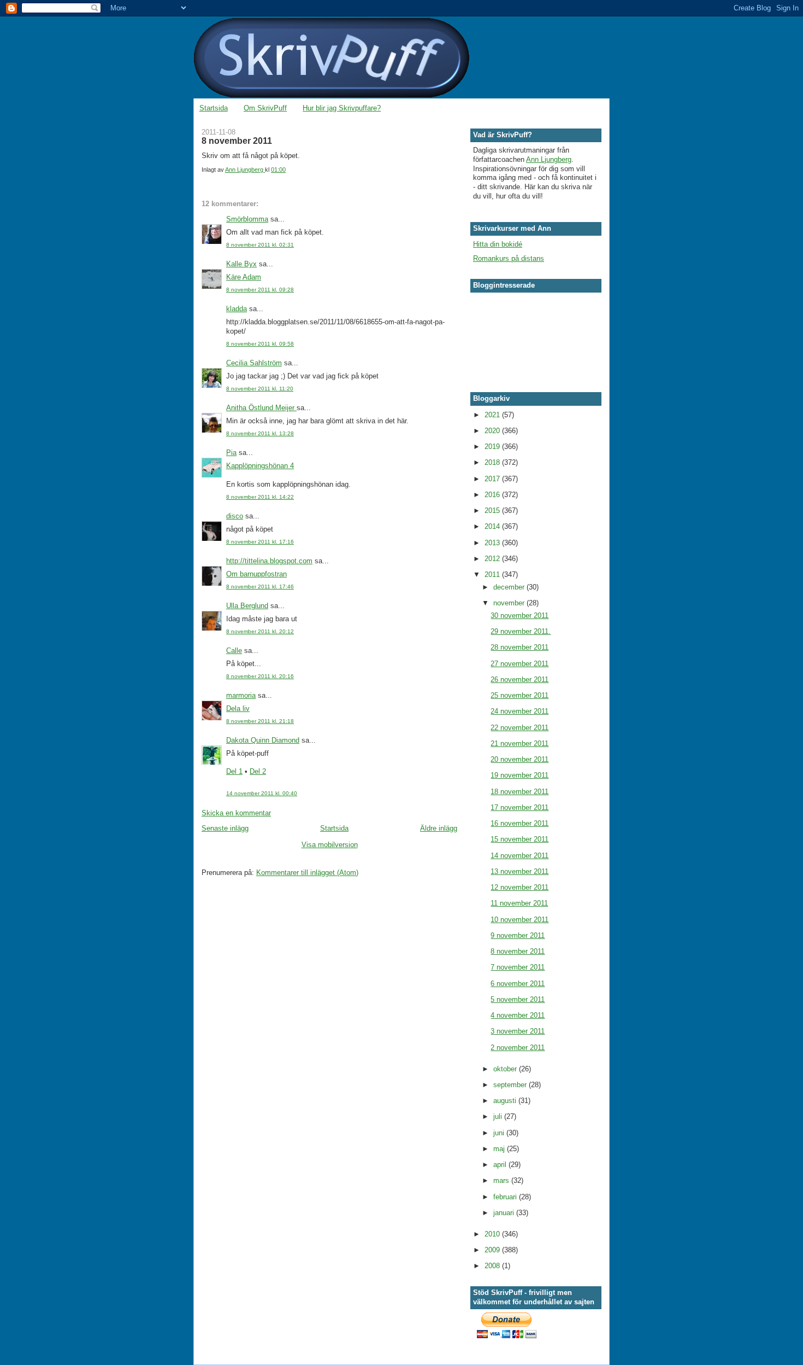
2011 (493, 574)
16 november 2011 (519, 823)
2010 (493, 1234)
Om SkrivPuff (265, 108)
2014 (493, 526)
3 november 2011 (518, 1031)
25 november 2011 (519, 695)
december (510, 587)
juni (499, 1133)
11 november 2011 (519, 903)
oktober (506, 1069)
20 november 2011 (519, 759)
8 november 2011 (518, 951)
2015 (493, 510)
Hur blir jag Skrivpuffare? (342, 108)
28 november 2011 (519, 647)
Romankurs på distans (508, 258)
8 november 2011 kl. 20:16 (260, 676)
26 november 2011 (519, 679)
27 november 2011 (519, 664)
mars (502, 1180)
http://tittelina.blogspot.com (269, 561)
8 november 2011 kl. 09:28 (260, 290)
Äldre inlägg (438, 828)
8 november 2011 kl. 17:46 (260, 587)
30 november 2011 (519, 615)
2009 (493, 1250)
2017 (493, 479)
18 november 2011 (519, 792)
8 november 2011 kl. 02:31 (260, 245)
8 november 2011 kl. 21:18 (260, 721)
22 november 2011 (519, 728)
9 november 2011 (518, 935)
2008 (493, 1266)
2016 (493, 495)
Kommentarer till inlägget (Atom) (307, 872)
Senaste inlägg (225, 828)
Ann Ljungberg (548, 159)
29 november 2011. (521, 631)
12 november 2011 (519, 887)
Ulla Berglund (247, 606)
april (501, 1164)
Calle (234, 650)
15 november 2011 (519, 839)
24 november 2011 (519, 711)
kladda (236, 309)
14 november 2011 (519, 855)
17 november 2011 (519, 807)
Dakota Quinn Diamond (262, 740)
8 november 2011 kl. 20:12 (260, 631)
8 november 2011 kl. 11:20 (259, 389)
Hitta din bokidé (497, 244)
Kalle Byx (241, 264)
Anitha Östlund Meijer (261, 408)
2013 (493, 543)
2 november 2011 (518, 1047)
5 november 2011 (518, 999)
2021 (493, 415)
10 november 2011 (519, 919)
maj (500, 1149)
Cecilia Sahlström (254, 363)
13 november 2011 (519, 871)
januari (504, 1213)
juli (498, 1116)
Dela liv (238, 708)
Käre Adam (243, 277)
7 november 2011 (518, 967)
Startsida (213, 108)
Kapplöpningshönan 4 (260, 466)
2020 (493, 431)
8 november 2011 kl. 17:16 (260, 542)
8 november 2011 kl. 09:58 (260, 344)
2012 (493, 559)
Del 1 (234, 771)
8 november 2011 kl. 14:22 (260, 497)
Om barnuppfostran (256, 574)
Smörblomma (247, 219)
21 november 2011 (519, 743)
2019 (493, 446)
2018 (493, 462)
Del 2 (258, 771)
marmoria (241, 695)
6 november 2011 (518, 983)
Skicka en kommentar (236, 813)
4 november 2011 (518, 1015)
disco (234, 516)
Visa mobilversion (330, 845)
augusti (505, 1100)
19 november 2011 (519, 775)
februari (506, 1197)
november (510, 603)
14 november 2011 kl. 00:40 (261, 793)
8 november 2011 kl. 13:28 (260, 433)
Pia (231, 452)
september (511, 1085)
